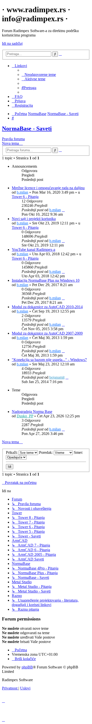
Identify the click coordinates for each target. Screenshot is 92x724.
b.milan (22, 192)
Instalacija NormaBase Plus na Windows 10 (45, 280)
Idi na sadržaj (12, 43)
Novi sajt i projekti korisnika (34, 219)
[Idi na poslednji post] (63, 210)
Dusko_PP (25, 416)
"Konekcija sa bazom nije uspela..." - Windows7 (49, 360)
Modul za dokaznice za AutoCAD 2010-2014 (47, 307)
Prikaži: (12, 452)
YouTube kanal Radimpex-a (33, 249)
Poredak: (46, 452)
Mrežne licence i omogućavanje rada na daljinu (48, 188)
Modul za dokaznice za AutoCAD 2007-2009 (47, 333)
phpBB (27, 667)
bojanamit (57, 377)
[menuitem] (39, 74)
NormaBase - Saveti (27, 128)
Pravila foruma (13, 139)
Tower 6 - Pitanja (25, 197)
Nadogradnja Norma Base (32, 411)
